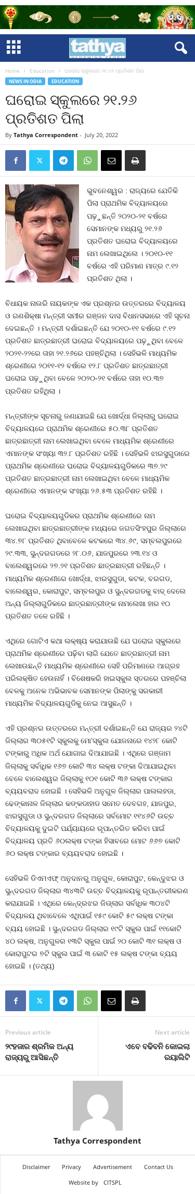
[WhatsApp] (87, 160)
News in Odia (25, 81)
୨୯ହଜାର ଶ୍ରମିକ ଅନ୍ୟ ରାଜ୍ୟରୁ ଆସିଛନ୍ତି (39, 1051)
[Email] (111, 160)
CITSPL (112, 1182)
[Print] (135, 160)
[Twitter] (39, 160)
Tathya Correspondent (46, 135)
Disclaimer (36, 1167)
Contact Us (158, 1167)
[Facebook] (15, 160)
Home (12, 70)
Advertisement (112, 1167)
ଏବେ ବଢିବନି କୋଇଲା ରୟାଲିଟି (157, 1051)
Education (42, 70)
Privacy (71, 1167)
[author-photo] (97, 1106)
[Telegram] (63, 160)
